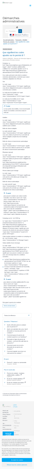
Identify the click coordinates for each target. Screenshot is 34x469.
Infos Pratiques (17, 422)
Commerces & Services (17, 416)
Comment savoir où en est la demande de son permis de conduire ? (15, 347)
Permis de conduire (9, 42)
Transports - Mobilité (21, 40)
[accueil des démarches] (17, 27)
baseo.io (18, 395)
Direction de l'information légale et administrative (15, 393)
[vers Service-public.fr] (19, 35)
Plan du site (16, 426)
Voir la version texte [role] (9, 305)
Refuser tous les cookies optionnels (17, 465)
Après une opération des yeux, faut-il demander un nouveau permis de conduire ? (17, 330)
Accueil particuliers (8, 40)
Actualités (17, 411)
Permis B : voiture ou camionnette (16, 362)
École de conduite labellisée (15, 378)
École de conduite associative (15, 382)
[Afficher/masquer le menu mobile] (30, 5)
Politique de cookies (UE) (17, 433)
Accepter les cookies (17, 460)
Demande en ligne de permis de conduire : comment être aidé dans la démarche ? (17, 341)
